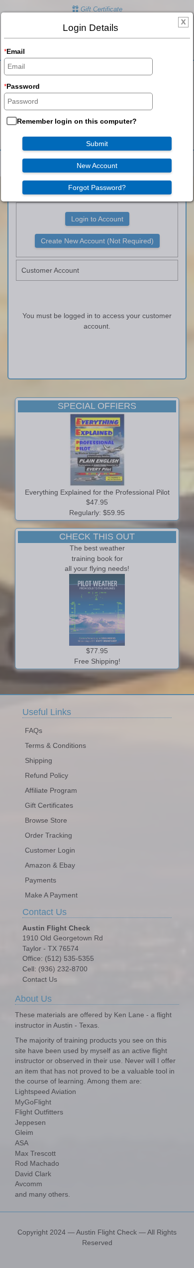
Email (15, 51)
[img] (183, 23)
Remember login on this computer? (77, 121)
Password (23, 86)
